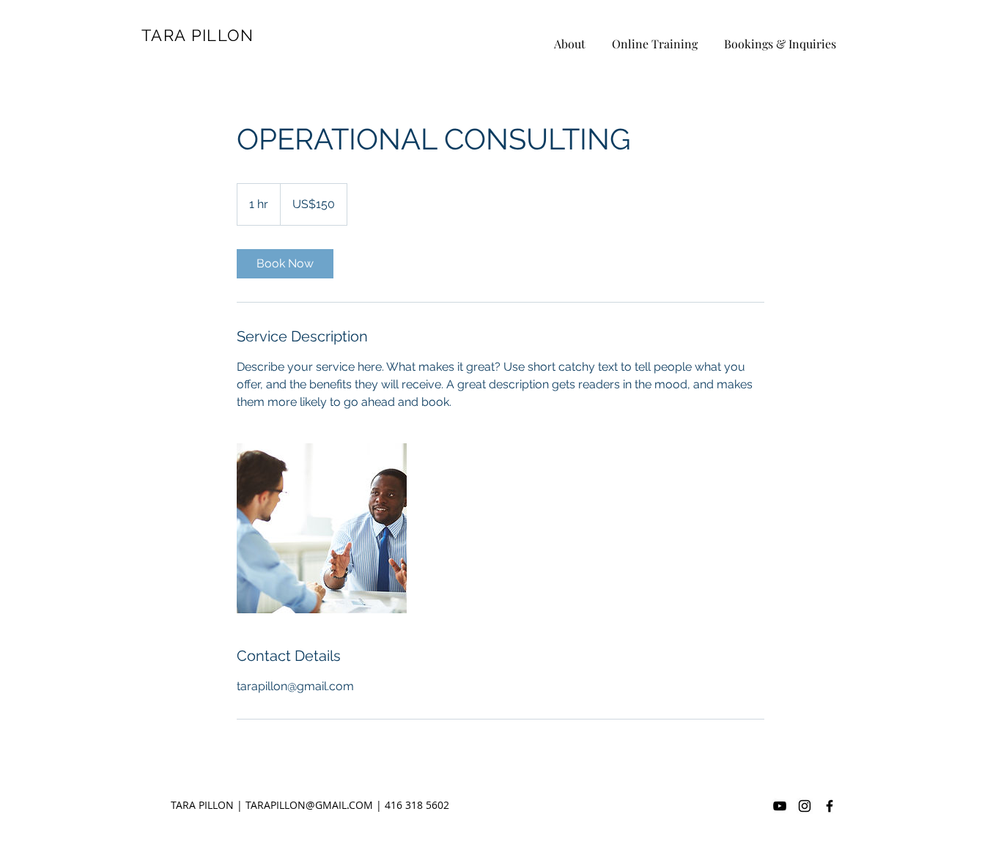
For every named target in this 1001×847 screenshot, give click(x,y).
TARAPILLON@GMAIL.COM (309, 805)
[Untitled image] (322, 528)
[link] (285, 263)
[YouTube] (780, 806)
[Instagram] (805, 806)
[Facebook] (829, 806)
